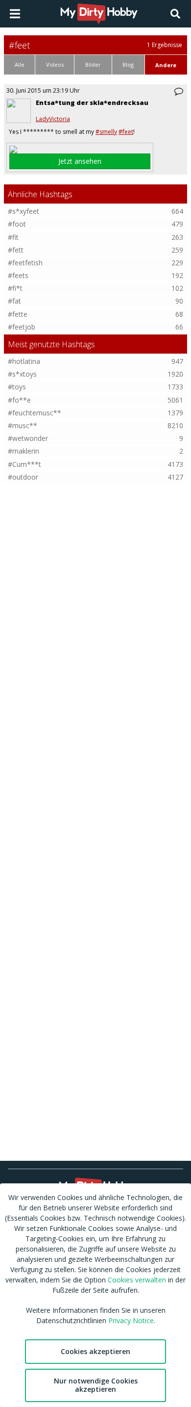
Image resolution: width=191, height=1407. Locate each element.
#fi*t (15, 288)
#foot (17, 224)
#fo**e (19, 400)
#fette (17, 314)
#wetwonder (28, 438)
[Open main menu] (15, 14)
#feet (126, 132)
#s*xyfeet (23, 211)
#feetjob (21, 327)
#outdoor (23, 477)
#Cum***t (24, 464)
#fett (16, 250)
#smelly (106, 132)
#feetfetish (25, 262)
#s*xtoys (22, 374)
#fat (14, 301)
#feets (18, 275)
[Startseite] (99, 14)
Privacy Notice (131, 1320)
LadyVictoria (53, 119)
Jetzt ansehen (79, 161)
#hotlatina (24, 361)
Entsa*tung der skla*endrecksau (92, 102)
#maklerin (23, 451)
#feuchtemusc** (34, 412)
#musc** (22, 425)
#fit (13, 237)
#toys (17, 386)
